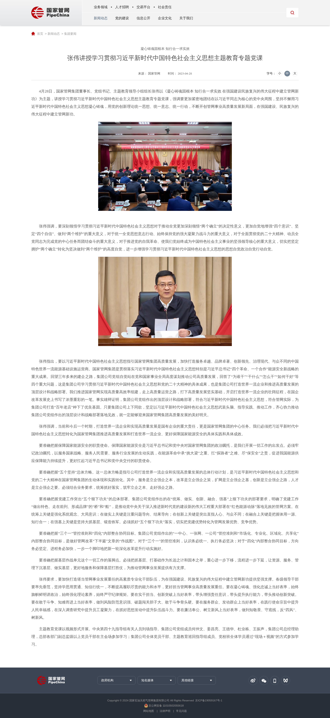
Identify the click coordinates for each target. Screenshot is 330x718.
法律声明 (165, 710)
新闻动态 (101, 18)
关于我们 (186, 18)
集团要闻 (70, 33)
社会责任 (165, 7)
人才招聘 (122, 7)
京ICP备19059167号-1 (208, 700)
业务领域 (101, 7)
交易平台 (143, 7)
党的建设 (122, 18)
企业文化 (165, 18)
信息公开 (143, 18)
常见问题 (181, 710)
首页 (40, 33)
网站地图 (148, 710)
